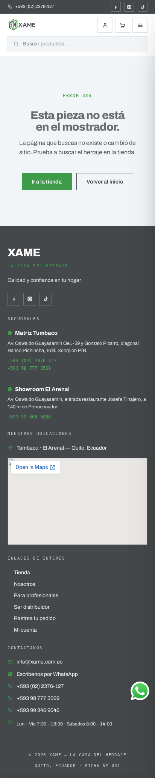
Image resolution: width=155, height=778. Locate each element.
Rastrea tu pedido (35, 618)
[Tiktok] (142, 7)
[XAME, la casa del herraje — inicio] (22, 25)
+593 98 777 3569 (29, 368)
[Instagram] (129, 7)
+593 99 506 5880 (29, 417)
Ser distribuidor (32, 607)
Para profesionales (36, 595)
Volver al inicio (105, 182)
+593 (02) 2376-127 (32, 360)
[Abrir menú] (139, 25)
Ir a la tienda (47, 182)
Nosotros (24, 584)
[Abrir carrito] (122, 25)
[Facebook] (116, 7)
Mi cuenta (25, 630)
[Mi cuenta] (104, 25)
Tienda (22, 572)
